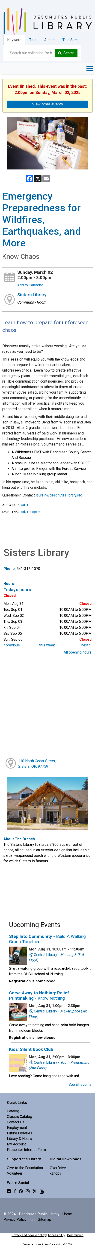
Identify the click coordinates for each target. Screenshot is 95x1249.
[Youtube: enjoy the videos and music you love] (42, 1191)
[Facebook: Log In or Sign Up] (15, 1191)
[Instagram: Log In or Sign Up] (28, 1191)
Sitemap (44, 1219)
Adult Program (30, 511)
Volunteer (14, 1173)
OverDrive (58, 1168)
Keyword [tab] (14, 40)
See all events (80, 1084)
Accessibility (56, 1235)
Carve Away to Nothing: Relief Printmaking (39, 995)
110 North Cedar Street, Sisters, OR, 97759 (37, 764)
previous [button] (12, 645)
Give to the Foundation (25, 1168)
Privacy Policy (15, 1219)
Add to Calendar (30, 285)
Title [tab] (32, 40)
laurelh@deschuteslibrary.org (59, 495)
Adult (24, 505)
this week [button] (47, 645)
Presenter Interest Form (26, 1150)
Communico (75, 1235)
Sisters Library (31, 294)
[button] (89, 68)
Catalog (13, 1111)
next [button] (85, 645)
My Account (16, 1144)
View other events (47, 104)
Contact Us (15, 1122)
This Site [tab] (69, 40)
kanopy (55, 1173)
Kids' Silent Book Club (31, 1049)
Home (67, 1214)
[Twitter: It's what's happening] (34, 1191)
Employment (17, 1127)
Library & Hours (19, 1138)
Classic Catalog (19, 1116)
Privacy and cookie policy (29, 1235)
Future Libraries (19, 1133)
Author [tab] (49, 40)
